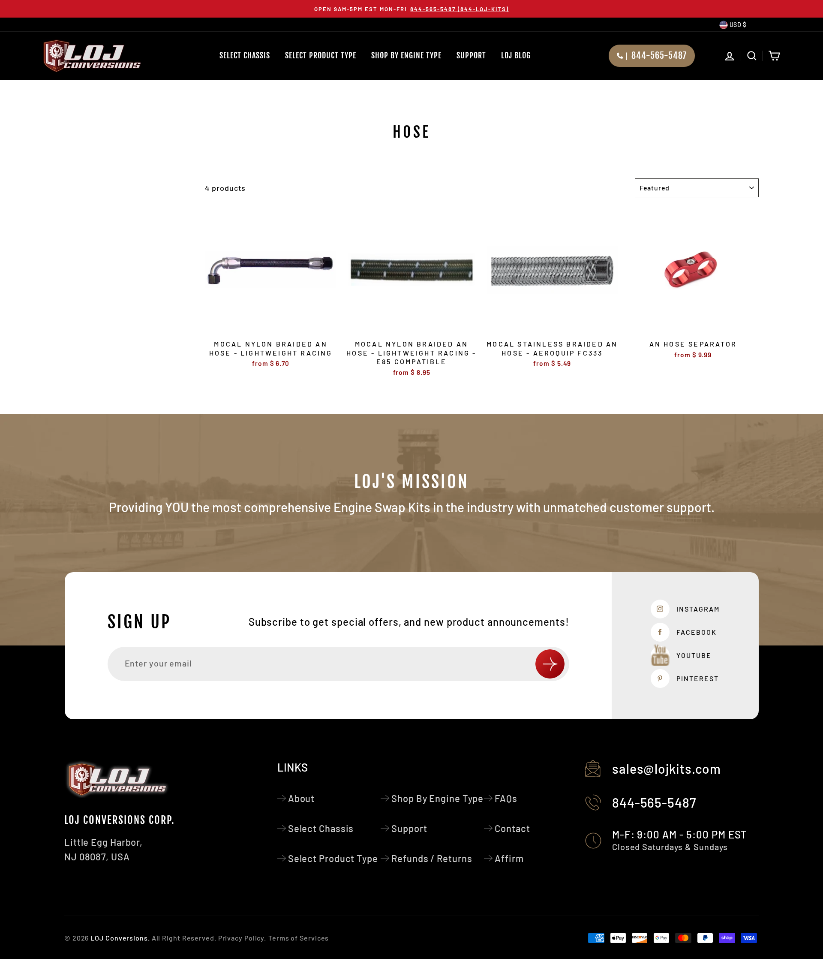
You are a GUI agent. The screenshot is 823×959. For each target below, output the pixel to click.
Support (471, 55)
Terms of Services (298, 938)
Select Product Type (320, 55)
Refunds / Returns (431, 858)
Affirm (509, 858)
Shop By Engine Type (406, 55)
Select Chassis (244, 55)
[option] (411, 8)
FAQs (506, 798)
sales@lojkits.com (666, 768)
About (301, 798)
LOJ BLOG (516, 55)
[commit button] (550, 664)
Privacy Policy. (242, 938)
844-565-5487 (654, 802)
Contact (512, 828)
